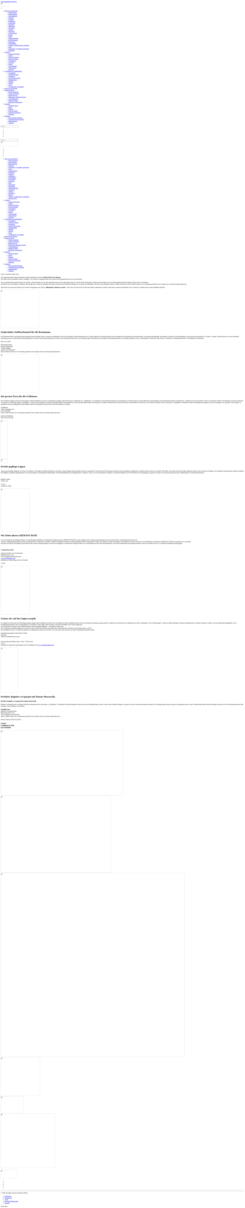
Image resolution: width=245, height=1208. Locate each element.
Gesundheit (11, 73)
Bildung (10, 109)
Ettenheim (11, 50)
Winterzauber (12, 68)
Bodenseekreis (12, 14)
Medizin (10, 81)
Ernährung (11, 76)
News (10, 85)
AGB (6, 1199)
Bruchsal (11, 18)
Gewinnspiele (12, 66)
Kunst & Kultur (13, 59)
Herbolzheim (12, 43)
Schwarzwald (12, 33)
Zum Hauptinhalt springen (9, 1)
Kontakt (7, 1203)
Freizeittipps (12, 61)
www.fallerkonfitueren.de (46, 645)
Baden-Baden (12, 12)
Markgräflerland (13, 38)
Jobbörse (11, 123)
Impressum (8, 1196)
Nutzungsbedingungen (11, 1201)
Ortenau (10, 30)
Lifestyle (7, 52)
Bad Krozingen (13, 40)
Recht (10, 107)
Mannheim (11, 26)
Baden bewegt (12, 95)
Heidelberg (11, 21)
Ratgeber (7, 104)
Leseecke (11, 62)
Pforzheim (11, 31)
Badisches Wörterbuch (15, 102)
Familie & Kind (13, 106)
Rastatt (10, 35)
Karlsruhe (11, 24)
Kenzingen (11, 42)
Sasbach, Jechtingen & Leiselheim (18, 45)
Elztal (10, 37)
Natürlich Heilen (13, 74)
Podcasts (11, 69)
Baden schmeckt (13, 92)
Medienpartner (12, 121)
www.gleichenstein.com (8, 558)
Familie (10, 83)
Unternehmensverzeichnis (16, 119)
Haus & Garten (13, 111)
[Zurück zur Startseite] (4, 6)
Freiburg (11, 19)
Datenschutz (8, 1198)
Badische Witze (13, 100)
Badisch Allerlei (9, 90)
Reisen (10, 64)
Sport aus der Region (11, 88)
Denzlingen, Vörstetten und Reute (18, 49)
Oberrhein (11, 28)
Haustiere (11, 114)
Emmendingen (12, 16)
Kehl (9, 47)
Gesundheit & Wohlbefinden (13, 71)
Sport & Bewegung (14, 78)
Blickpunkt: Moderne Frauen (17, 97)
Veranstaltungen (13, 99)
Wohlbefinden (12, 80)
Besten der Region (14, 54)
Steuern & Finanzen (14, 112)
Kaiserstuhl (11, 23)
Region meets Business (15, 118)
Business (7, 116)
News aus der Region (11, 11)
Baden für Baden (13, 57)
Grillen (10, 56)
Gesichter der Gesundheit (16, 87)
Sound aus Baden (13, 93)
